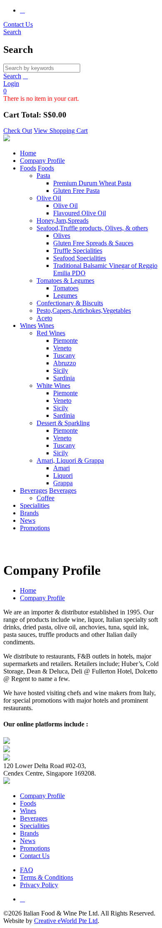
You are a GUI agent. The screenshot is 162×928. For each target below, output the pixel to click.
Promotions (35, 527)
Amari (61, 467)
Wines (28, 325)
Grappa (63, 482)
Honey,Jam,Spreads (62, 220)
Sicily (60, 370)
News (27, 520)
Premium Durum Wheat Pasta (92, 183)
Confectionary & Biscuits (70, 303)
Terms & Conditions (46, 877)
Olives (61, 235)
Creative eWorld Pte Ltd (66, 920)
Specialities (34, 505)
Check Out (17, 130)
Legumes (65, 295)
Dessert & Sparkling (63, 423)
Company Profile (42, 160)
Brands (29, 512)
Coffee (45, 497)
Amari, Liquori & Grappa (70, 460)
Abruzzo (64, 363)
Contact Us (18, 24)
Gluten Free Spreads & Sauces (93, 243)
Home (28, 153)
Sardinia (64, 378)
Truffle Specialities (77, 250)
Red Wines (51, 333)
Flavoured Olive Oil (79, 213)
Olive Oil (49, 198)
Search (12, 76)
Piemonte (65, 340)
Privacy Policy (39, 884)
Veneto (62, 348)
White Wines (53, 385)
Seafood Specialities (79, 258)
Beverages (33, 490)
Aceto (44, 318)
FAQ (26, 869)
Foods (28, 168)
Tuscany (64, 355)
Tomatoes (66, 288)
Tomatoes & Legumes (65, 280)
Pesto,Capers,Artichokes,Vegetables (84, 310)
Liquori (63, 475)
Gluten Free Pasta (76, 190)
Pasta (43, 175)
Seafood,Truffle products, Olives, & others (92, 228)
